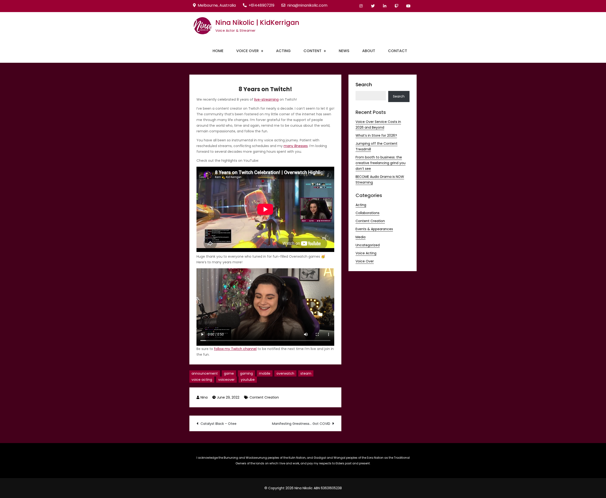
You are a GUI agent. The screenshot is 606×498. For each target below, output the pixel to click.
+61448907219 (261, 5)
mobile (264, 373)
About (368, 51)
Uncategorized (368, 245)
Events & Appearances (374, 229)
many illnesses (296, 146)
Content (312, 51)
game (229, 373)
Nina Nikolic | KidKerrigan (257, 22)
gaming (246, 373)
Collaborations (367, 213)
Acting (283, 51)
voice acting (202, 379)
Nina (204, 397)
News (344, 51)
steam (305, 373)
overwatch (285, 373)
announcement (205, 373)
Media (360, 237)
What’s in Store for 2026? (376, 135)
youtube (248, 379)
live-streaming (266, 99)
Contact (397, 51)
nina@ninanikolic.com (307, 5)
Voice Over (247, 51)
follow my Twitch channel (235, 348)
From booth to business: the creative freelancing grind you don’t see (380, 163)
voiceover (226, 379)
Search (364, 84)
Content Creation (264, 397)
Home (218, 51)
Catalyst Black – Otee (218, 423)
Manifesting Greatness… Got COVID (301, 423)
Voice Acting (366, 253)
